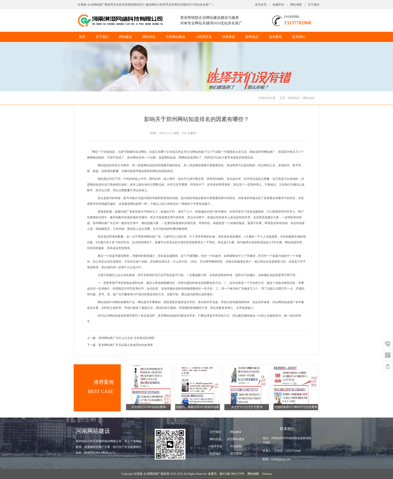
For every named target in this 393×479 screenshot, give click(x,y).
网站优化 (148, 37)
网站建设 (125, 37)
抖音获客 (228, 37)
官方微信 (313, 4)
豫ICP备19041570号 (232, 473)
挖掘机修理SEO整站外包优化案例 (295, 407)
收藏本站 (278, 4)
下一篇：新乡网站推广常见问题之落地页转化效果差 (120, 345)
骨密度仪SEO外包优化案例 (148, 407)
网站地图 (296, 4)
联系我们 (298, 37)
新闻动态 (252, 37)
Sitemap (267, 473)
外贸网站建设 (175, 37)
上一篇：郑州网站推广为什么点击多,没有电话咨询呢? (121, 338)
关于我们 (102, 37)
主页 (282, 98)
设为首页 (261, 4)
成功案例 (275, 37)
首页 (82, 37)
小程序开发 (203, 37)
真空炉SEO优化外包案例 (246, 407)
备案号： (214, 473)
